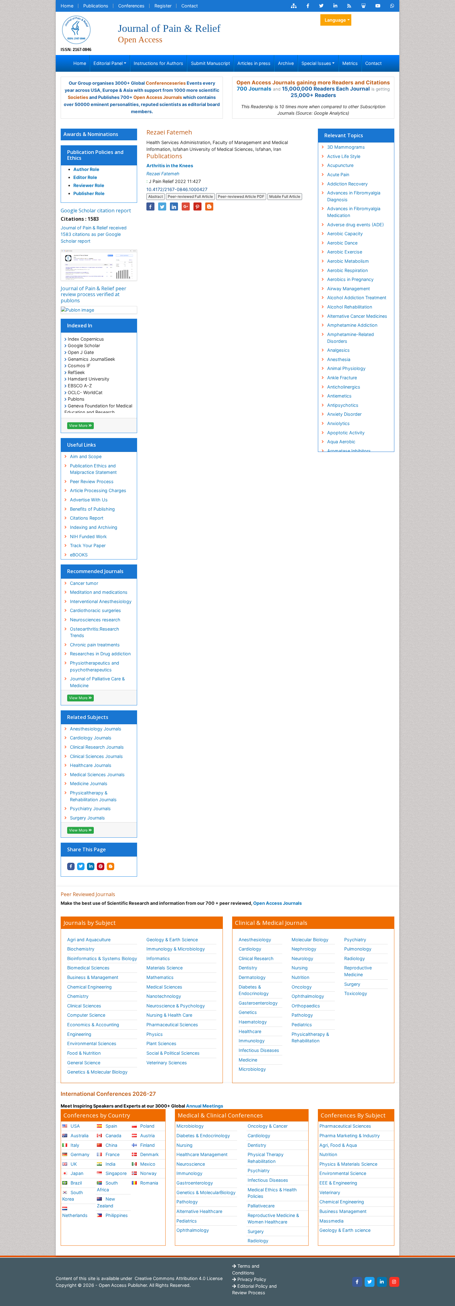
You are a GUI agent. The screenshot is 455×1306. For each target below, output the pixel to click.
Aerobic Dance (342, 242)
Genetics (248, 1012)
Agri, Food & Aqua (338, 1145)
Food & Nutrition (84, 1053)
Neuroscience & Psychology (175, 1005)
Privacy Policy (251, 1279)
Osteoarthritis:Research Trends (94, 632)
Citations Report (86, 518)
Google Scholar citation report (96, 210)
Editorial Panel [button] (108, 63)
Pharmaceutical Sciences (172, 1024)
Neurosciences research (95, 619)
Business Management (342, 1211)
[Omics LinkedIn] (335, 6)
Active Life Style (343, 156)
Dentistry (248, 967)
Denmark (149, 1154)
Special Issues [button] (316, 63)
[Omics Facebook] (307, 6)
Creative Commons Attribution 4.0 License (178, 1278)
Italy (74, 1145)
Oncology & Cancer (268, 1126)
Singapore (115, 1173)
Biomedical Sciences (88, 967)
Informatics (158, 958)
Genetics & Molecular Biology (97, 1071)
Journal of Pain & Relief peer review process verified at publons (93, 294)
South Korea (72, 1196)
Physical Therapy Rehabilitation (266, 1158)
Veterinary (329, 1192)
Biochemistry (80, 948)
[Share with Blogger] (110, 866)
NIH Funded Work (88, 536)
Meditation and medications (99, 592)
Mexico (147, 1164)
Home (67, 5)
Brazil (75, 1182)
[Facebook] (357, 1282)
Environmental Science (342, 1173)
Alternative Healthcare (199, 1211)
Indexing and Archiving (93, 527)
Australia (79, 1135)
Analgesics (338, 350)
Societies (78, 97)
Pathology (302, 1015)
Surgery (352, 984)
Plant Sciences (161, 1043)
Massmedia (331, 1220)
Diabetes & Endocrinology (254, 990)
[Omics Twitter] (321, 6)
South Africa (107, 1186)
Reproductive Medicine (358, 971)
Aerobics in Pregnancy (350, 279)
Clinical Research (256, 958)
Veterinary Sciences (166, 1062)
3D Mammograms (346, 147)
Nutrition (300, 977)
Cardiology (250, 948)
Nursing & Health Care (169, 1015)
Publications (95, 5)
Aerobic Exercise (344, 251)
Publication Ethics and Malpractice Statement (93, 469)
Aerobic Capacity (345, 233)
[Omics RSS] (349, 6)
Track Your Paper (88, 545)
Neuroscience (190, 1164)
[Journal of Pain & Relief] (76, 29)
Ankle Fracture (342, 377)
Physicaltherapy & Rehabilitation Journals (93, 796)
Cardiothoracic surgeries (95, 610)
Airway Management (348, 288)
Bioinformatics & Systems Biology (102, 958)
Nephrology (304, 948)
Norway (148, 1173)
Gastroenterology (194, 1182)
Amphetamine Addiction (352, 325)
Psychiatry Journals (90, 808)
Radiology (354, 958)
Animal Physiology (346, 368)
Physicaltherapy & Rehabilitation (310, 1038)
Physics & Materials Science (348, 1164)
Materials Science (164, 967)
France (111, 1154)
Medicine (248, 1059)
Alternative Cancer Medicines (357, 316)
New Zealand (106, 1202)
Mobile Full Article (284, 196)
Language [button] (335, 20)
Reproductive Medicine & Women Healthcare (273, 1219)
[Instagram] (394, 1282)
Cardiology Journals (90, 737)
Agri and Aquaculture (88, 939)
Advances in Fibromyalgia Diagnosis (353, 196)
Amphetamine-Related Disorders (350, 338)
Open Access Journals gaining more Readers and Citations (313, 82)
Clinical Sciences (84, 1005)
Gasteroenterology (258, 1003)
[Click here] (293, 6)
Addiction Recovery (347, 183)
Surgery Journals (87, 817)
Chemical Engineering (89, 986)
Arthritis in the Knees (169, 165)
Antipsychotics (342, 405)
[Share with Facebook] (71, 866)
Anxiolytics (338, 423)
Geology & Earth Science (172, 939)
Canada (112, 1135)
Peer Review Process (92, 481)
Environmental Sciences (91, 1043)
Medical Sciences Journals (97, 774)
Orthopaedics (306, 1005)
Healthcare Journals (90, 765)
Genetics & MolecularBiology (206, 1192)
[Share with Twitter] (80, 866)
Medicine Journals (88, 783)
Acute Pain (338, 174)
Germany (79, 1154)
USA (74, 1126)
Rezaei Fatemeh (163, 173)
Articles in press (254, 63)
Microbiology (252, 1069)
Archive (286, 63)
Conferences (131, 5)
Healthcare (250, 1031)
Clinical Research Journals (97, 747)
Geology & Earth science (344, 1230)
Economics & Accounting (93, 1024)
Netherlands (75, 1215)
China (110, 1145)
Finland (147, 1145)
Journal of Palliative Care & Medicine (97, 682)
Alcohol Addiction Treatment (356, 297)
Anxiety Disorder (344, 414)
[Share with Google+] (186, 206)
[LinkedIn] (382, 1282)
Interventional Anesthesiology (101, 601)
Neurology (302, 958)
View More (79, 425)
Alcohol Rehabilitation (349, 306)
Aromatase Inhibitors (349, 450)
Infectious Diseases (259, 1050)
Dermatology (252, 977)
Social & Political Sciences (173, 1053)
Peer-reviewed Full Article (190, 196)
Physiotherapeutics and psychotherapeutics (94, 666)
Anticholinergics (343, 386)
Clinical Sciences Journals (96, 756)
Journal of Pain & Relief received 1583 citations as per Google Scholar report (94, 234)
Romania (148, 1182)
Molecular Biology (310, 939)
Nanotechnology (163, 996)
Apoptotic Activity (346, 432)
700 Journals (254, 89)
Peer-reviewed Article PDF (241, 196)
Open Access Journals (157, 97)
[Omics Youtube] (377, 6)
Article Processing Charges (98, 490)
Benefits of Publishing (92, 509)
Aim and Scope (86, 456)
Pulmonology (357, 948)
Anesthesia (338, 359)
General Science (83, 1062)
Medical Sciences (164, 986)
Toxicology (355, 993)
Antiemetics (339, 395)
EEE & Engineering (338, 1182)
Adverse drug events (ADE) (355, 224)
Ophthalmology (308, 996)
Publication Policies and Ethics (95, 155)
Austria (147, 1135)
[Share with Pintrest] (100, 866)
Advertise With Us (89, 499)
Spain (110, 1126)
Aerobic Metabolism (348, 261)
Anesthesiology (255, 939)
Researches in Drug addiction (100, 653)
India (109, 1164)
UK (73, 1164)
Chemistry (78, 996)
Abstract (155, 196)
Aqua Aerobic (341, 441)
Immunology (252, 1040)
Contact (189, 5)
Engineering (79, 1034)
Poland (146, 1126)
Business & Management (92, 977)
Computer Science (86, 1015)
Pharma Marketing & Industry (349, 1135)
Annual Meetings (204, 1105)
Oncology (302, 986)
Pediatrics (302, 1024)
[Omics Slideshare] (363, 6)
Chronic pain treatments (95, 644)
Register (162, 5)
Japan (76, 1173)
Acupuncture (340, 165)
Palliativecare (261, 1205)
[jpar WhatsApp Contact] (392, 6)
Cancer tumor (84, 583)
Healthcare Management (202, 1154)
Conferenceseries (166, 83)
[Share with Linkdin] (90, 866)
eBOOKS (79, 554)
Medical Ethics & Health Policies (272, 1193)
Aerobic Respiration (347, 270)
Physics (154, 1034)
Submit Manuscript (210, 63)
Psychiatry (355, 939)
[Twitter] (370, 1282)
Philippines (116, 1215)
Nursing (300, 967)
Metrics (350, 63)
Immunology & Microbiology (175, 948)
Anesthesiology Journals (95, 728)
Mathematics (160, 977)
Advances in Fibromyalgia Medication (353, 212)
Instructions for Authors (158, 63)
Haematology (253, 1021)
